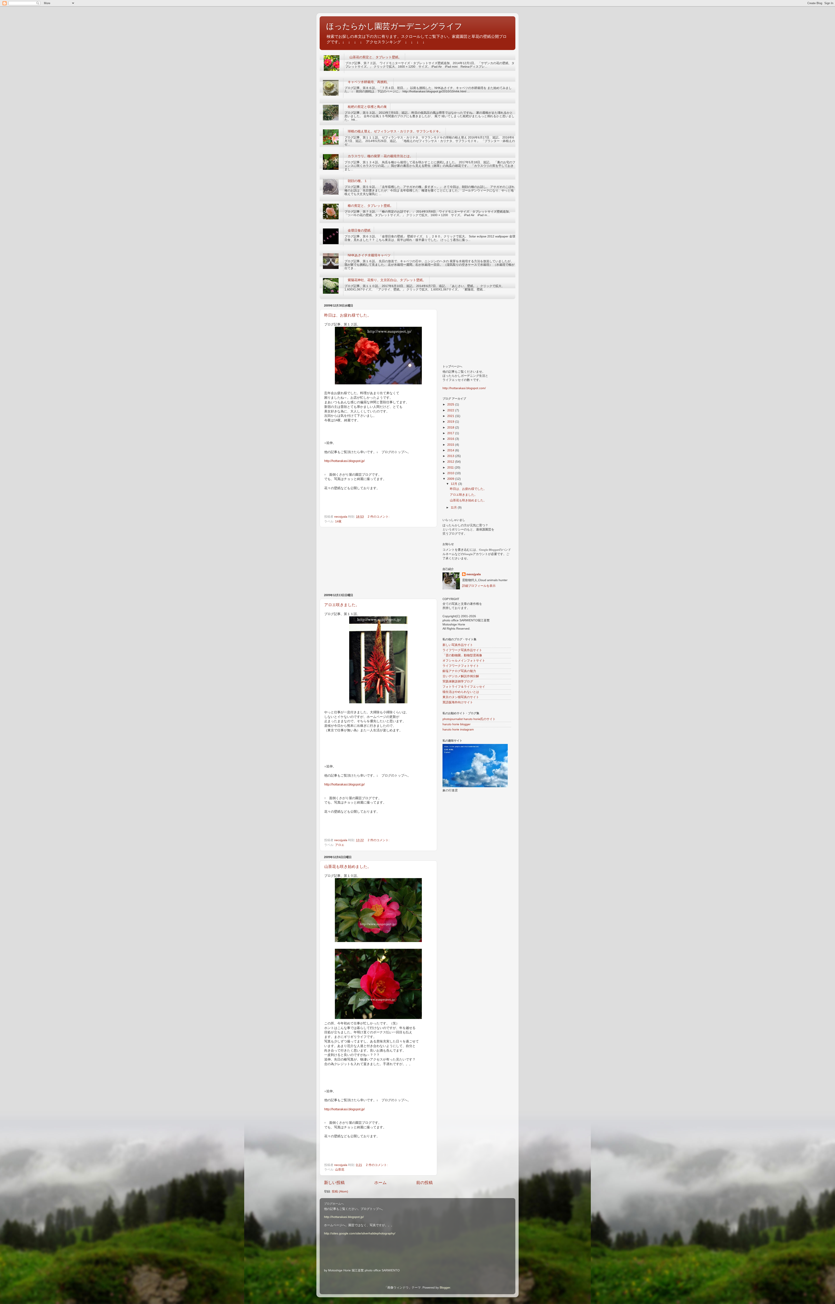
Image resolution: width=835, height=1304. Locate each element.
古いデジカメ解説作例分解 (461, 676)
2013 (451, 456)
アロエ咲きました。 (341, 605)
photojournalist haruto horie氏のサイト (469, 719)
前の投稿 (424, 1182)
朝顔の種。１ (357, 181)
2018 (451, 427)
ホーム (380, 1182)
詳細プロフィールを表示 (479, 585)
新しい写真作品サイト (458, 645)
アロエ (339, 845)
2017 (451, 433)
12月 (454, 483)
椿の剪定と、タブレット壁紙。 (370, 205)
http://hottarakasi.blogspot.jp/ (344, 461)
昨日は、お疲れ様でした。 (347, 315)
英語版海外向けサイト (458, 702)
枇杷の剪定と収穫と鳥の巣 (367, 106)
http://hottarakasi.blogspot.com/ (464, 388)
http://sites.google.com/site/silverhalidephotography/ (359, 1233)
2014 (451, 450)
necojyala (473, 574)
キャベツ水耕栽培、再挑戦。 (369, 82)
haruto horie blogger (457, 724)
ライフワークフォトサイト (461, 665)
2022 (451, 410)
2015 (451, 444)
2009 (451, 478)
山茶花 (339, 1169)
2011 (451, 467)
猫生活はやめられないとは (461, 692)
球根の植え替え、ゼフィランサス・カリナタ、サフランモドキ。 (395, 131)
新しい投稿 (334, 1182)
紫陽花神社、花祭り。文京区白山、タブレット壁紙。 (387, 280)
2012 (451, 461)
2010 (451, 473)
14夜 (338, 521)
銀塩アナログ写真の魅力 (459, 671)
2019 (451, 421)
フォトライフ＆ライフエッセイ (464, 686)
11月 (454, 507)
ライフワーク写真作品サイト (462, 650)
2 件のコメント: (379, 516)
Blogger (445, 1287)
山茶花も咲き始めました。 (347, 866)
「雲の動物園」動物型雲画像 (462, 655)
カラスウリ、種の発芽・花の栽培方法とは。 (380, 156)
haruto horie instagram (458, 729)
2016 (451, 438)
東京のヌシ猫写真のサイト (461, 697)
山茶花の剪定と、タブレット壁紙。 (375, 57)
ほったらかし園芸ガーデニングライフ (394, 26)
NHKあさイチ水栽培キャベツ (369, 255)
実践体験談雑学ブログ (458, 681)
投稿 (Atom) (340, 1191)
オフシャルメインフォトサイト (464, 660)
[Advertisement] (378, 560)
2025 (451, 404)
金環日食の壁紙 (359, 230)
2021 (451, 416)
